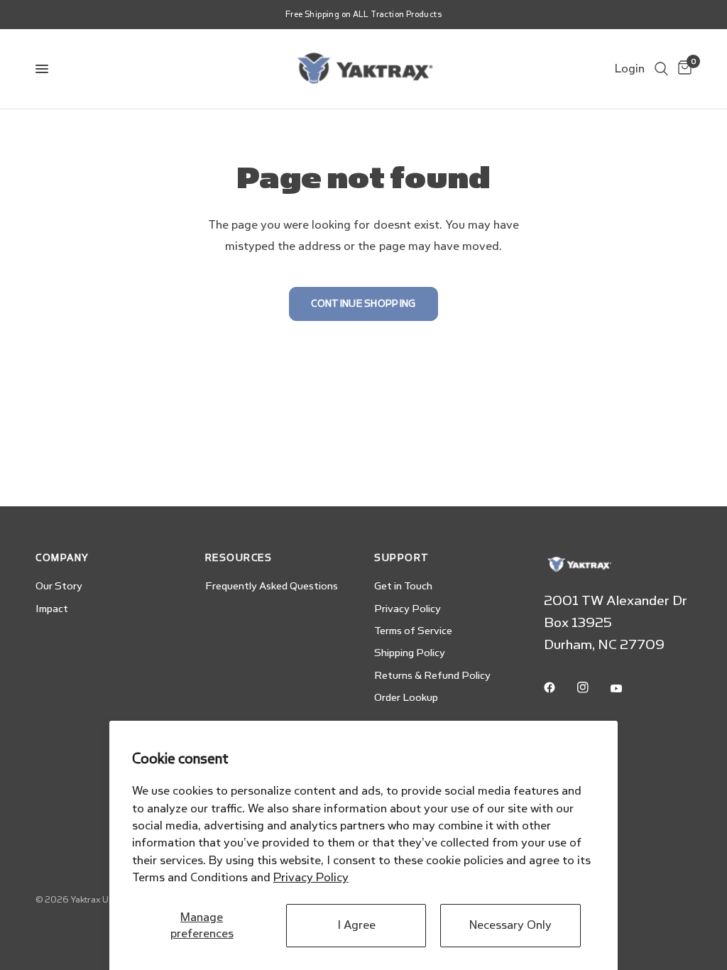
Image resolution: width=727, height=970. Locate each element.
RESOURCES (239, 557)
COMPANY (62, 557)
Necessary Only (510, 925)
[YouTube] (626, 688)
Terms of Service (413, 631)
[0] (682, 69)
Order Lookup (406, 698)
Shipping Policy (409, 653)
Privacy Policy (311, 877)
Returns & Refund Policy (432, 676)
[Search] (661, 69)
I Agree (356, 925)
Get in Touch (403, 586)
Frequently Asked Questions (271, 586)
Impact (51, 609)
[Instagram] (592, 687)
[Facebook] (559, 687)
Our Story (58, 586)
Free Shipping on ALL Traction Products (363, 14)
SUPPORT (402, 557)
